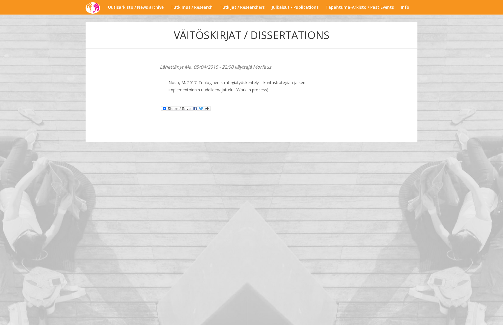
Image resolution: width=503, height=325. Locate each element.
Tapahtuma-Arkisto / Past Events (359, 7)
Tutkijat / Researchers (242, 7)
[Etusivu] (95, 8)
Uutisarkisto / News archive (136, 7)
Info (405, 7)
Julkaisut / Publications (295, 7)
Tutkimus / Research (191, 7)
